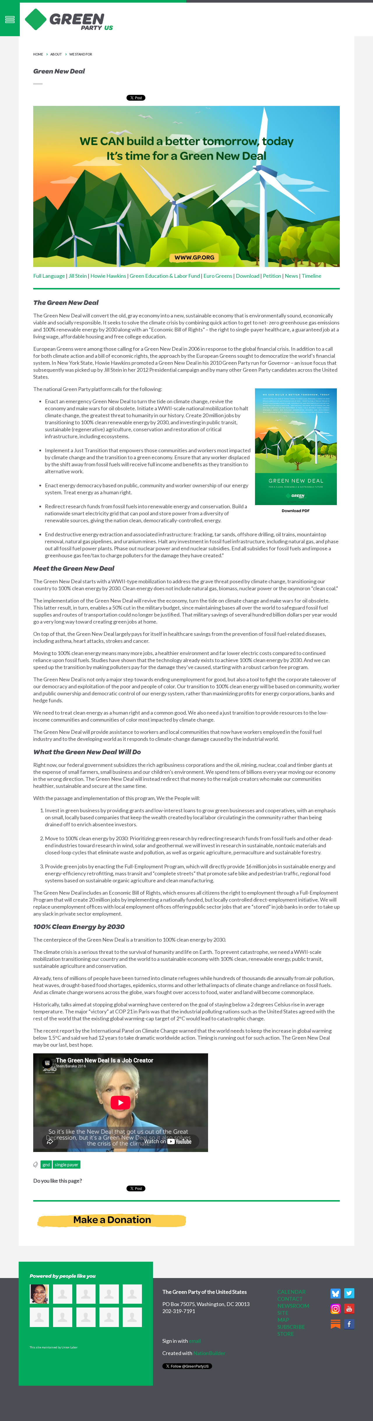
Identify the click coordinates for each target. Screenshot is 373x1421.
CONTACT (290, 1299)
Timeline (311, 276)
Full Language (49, 276)
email (195, 1341)
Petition (272, 276)
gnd (46, 1164)
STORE (285, 1334)
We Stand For (80, 54)
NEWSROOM (293, 1306)
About (56, 54)
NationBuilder (209, 1353)
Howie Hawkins (108, 276)
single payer (66, 1164)
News (291, 276)
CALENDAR (291, 1292)
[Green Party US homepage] (69, 18)
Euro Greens (217, 276)
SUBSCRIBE (291, 1327)
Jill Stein (77, 276)
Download (247, 276)
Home (38, 54)
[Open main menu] (10, 19)
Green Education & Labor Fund (165, 276)
